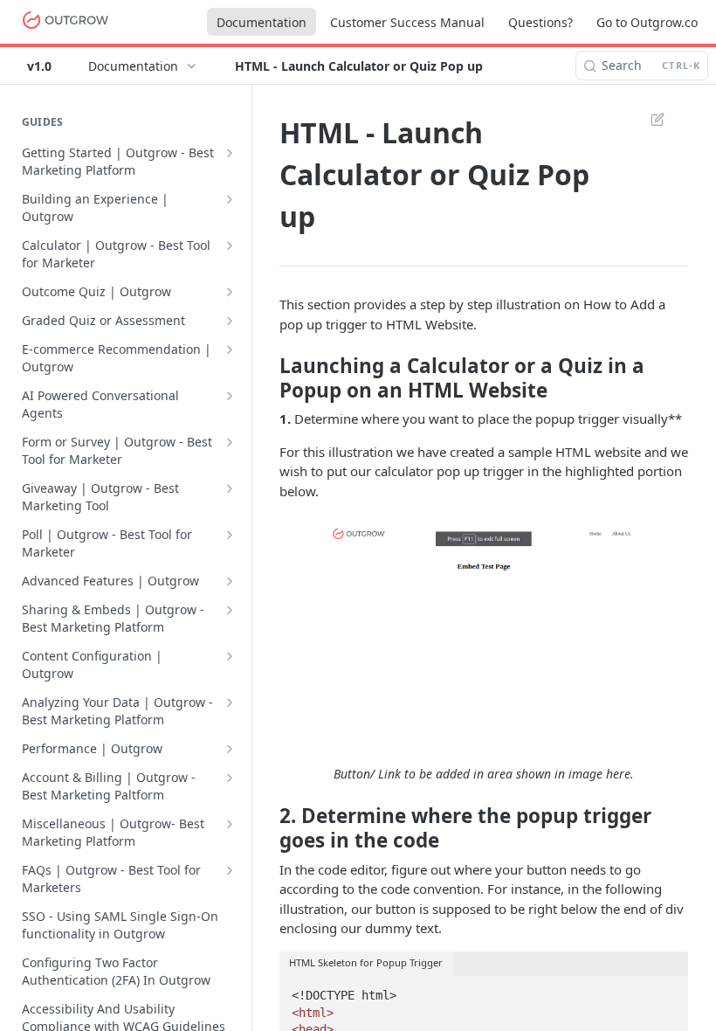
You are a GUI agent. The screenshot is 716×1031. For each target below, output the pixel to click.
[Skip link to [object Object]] (267, 828)
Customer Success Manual (407, 22)
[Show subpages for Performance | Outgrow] (230, 749)
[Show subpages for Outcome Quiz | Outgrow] (230, 292)
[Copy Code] (667, 990)
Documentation (261, 22)
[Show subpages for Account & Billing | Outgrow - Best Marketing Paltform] (230, 778)
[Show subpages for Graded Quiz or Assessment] (230, 321)
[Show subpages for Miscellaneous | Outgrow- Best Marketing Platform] (230, 824)
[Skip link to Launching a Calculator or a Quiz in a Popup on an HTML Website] (267, 377)
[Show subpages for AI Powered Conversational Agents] (230, 396)
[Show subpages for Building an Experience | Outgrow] (230, 199)
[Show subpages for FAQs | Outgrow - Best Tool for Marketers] (230, 870)
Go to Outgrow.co (647, 22)
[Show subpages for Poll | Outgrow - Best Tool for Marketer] (230, 535)
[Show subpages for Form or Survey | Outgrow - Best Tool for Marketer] (230, 442)
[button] (483, 633)
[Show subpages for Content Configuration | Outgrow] (230, 656)
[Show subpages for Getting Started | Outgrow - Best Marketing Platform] (230, 153)
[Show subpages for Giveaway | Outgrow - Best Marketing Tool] (230, 488)
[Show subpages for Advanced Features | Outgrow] (230, 581)
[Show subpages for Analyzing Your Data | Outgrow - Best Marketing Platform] (230, 702)
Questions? (540, 22)
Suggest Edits (649, 119)
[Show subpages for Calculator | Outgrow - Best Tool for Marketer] (230, 246)
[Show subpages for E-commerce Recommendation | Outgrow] (230, 349)
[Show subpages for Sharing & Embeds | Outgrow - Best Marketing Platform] (230, 610)
